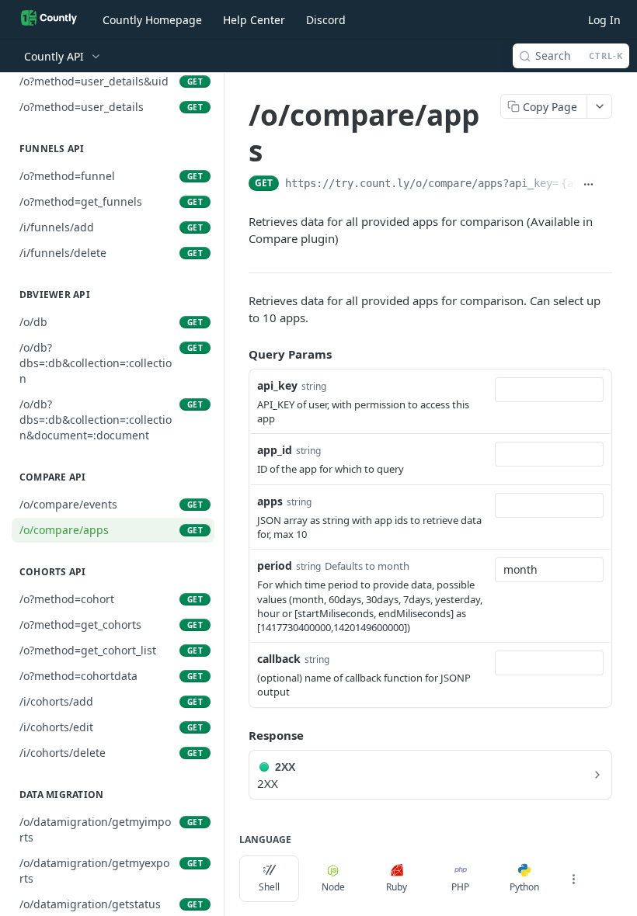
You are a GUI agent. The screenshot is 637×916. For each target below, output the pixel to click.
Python (524, 886)
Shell (269, 886)
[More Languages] (573, 878)
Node (333, 886)
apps (270, 501)
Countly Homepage (152, 19)
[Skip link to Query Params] (237, 354)
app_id (274, 449)
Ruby (396, 886)
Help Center (254, 19)
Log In (604, 19)
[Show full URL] (588, 184)
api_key (277, 385)
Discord (326, 19)
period (274, 565)
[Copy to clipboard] (606, 184)
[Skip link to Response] (237, 735)
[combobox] (549, 389)
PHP (460, 886)
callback (279, 658)
